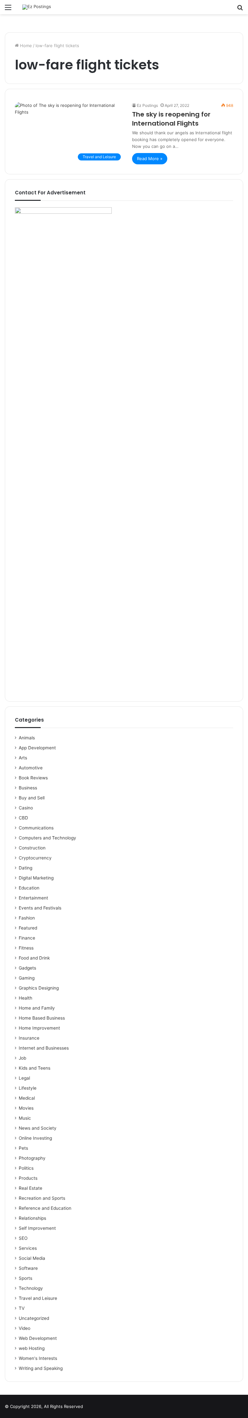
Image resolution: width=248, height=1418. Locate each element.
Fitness (26, 947)
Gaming (27, 978)
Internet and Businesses (44, 1048)
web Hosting (32, 1348)
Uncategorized (34, 1318)
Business (28, 787)
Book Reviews (33, 777)
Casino (26, 807)
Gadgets (27, 968)
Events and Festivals (40, 907)
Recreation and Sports (42, 1198)
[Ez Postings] (36, 7)
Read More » (149, 158)
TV (22, 1308)
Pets (23, 1148)
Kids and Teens (34, 1068)
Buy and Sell (32, 797)
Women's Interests (38, 1358)
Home (25, 45)
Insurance (29, 1038)
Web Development (38, 1338)
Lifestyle (27, 1088)
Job (22, 1058)
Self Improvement (37, 1228)
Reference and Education (45, 1208)
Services (28, 1248)
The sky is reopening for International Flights (171, 119)
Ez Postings (147, 105)
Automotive (31, 767)
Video (24, 1328)
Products (28, 1178)
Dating (25, 867)
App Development (37, 747)
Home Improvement (39, 1028)
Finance (27, 937)
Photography (32, 1158)
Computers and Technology (47, 837)
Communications (36, 827)
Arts (23, 757)
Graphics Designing (39, 988)
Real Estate (30, 1188)
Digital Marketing (36, 877)
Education (29, 887)
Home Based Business (42, 1018)
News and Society (38, 1128)
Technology (31, 1288)
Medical (27, 1098)
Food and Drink (34, 958)
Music (25, 1118)
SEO (23, 1238)
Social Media (32, 1258)
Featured (28, 927)
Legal (24, 1078)
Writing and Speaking (41, 1368)
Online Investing (35, 1138)
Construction (32, 847)
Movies (26, 1108)
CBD (23, 817)
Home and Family (37, 1008)
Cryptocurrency (35, 857)
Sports (25, 1278)
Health (25, 998)
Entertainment (33, 897)
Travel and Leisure (38, 1298)
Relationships (32, 1218)
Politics (26, 1168)
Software (28, 1268)
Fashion (27, 917)
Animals (27, 737)
